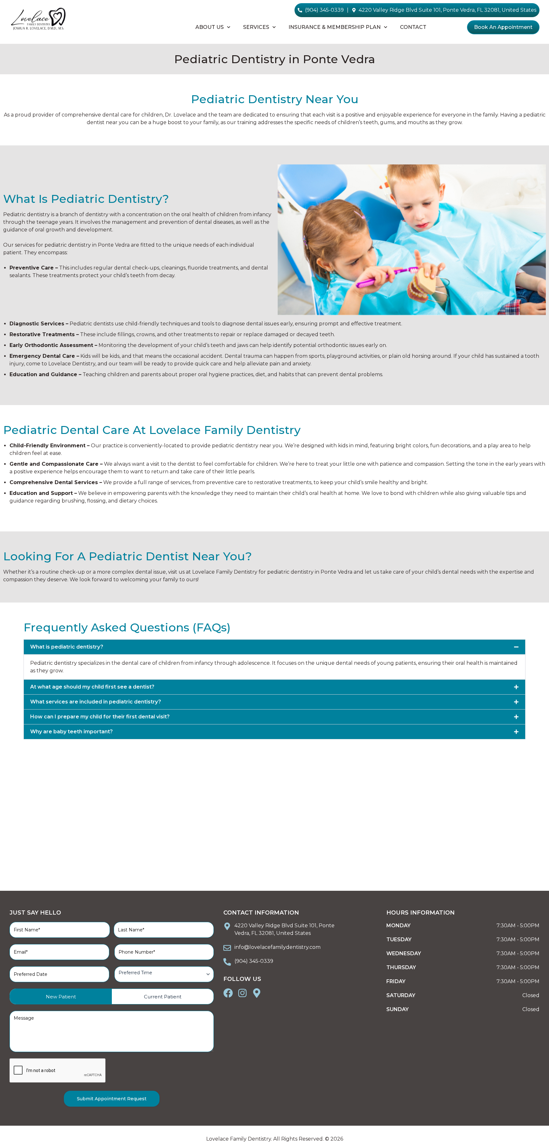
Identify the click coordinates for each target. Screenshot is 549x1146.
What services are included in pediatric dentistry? (95, 702)
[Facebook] (228, 993)
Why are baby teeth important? (71, 732)
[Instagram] (242, 993)
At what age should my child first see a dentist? (92, 687)
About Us (209, 27)
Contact (413, 27)
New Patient (61, 997)
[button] (274, 647)
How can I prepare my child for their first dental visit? (100, 717)
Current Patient (162, 997)
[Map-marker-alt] (256, 993)
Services (256, 27)
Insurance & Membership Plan (334, 27)
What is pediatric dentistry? (66, 647)
